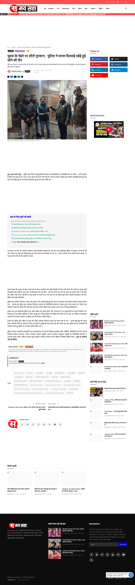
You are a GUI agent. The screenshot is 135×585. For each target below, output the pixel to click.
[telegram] (118, 554)
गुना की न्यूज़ (54, 377)
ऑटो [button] (86, 8)
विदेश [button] (79, 8)
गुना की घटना (70, 393)
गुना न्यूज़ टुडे (49, 373)
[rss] (91, 560)
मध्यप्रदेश (13, 47)
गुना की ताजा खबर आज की (20, 381)
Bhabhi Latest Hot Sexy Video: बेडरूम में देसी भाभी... (114, 322)
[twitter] (96, 554)
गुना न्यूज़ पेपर (81, 373)
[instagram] (107, 554)
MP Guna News (18, 373)
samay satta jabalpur (23, 580)
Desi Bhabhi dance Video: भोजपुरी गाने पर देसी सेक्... (116, 367)
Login (107, 2)
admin (27, 71)
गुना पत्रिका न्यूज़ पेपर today (42, 377)
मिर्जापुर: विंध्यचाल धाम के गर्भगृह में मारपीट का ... (115, 388)
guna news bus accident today (55, 393)
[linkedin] (112, 554)
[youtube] (123, 554)
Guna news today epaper (21, 389)
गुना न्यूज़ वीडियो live (60, 373)
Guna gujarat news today (58, 389)
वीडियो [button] (100, 8)
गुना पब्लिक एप (77, 381)
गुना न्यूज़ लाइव (67, 381)
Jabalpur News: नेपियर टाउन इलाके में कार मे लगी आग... (115, 435)
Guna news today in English (40, 389)
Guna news (29, 373)
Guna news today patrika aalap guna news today (28, 393)
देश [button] (58, 8)
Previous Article (40, 404)
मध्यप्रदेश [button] (50, 8)
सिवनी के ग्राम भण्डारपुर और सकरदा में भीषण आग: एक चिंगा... (29, 228)
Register (112, 2)
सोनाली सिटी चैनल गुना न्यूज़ (20, 385)
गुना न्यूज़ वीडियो (39, 373)
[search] (126, 8)
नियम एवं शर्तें (118, 578)
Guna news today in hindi (53, 385)
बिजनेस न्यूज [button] (65, 8)
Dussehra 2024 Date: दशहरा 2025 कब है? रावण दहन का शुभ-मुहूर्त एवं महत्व (34, 235)
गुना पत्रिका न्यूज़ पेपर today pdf (53, 381)
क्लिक (37, 242)
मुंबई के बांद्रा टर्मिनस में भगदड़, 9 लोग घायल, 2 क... (115, 423)
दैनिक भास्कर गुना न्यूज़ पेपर (36, 381)
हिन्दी (119, 2)
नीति (125, 578)
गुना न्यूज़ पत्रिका (71, 373)
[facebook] (91, 554)
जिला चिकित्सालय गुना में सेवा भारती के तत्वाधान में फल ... (28, 224)
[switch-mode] (126, 2)
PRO (28, 51)
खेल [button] (74, 8)
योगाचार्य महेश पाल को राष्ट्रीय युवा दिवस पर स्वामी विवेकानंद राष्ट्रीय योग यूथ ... (33, 238)
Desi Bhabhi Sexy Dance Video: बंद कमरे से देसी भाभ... (115, 356)
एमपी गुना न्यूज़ (29, 377)
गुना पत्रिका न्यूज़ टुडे (65, 377)
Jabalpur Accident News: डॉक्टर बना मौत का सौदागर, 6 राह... (31, 231)
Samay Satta (24, 419)
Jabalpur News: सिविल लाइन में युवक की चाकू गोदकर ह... (115, 401)
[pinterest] (102, 554)
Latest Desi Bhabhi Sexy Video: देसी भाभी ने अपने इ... (115, 345)
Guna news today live (36, 385)
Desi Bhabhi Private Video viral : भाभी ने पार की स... (115, 333)
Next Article (52, 404)
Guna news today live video (72, 385)
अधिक (107, 8)
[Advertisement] (67, 31)
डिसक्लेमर (110, 578)
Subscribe (123, 544)
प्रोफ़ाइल (42, 363)
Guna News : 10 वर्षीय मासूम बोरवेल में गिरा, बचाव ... (115, 412)
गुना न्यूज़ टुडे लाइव (18, 377)
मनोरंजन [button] (93, 8)
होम (45, 8)
